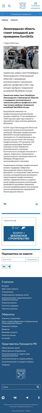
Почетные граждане (10, 306)
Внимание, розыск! (9, 332)
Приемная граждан (10, 326)
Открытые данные (9, 303)
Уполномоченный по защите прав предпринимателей (16, 355)
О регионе (7, 281)
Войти (28, 411)
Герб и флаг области (10, 289)
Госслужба (6, 338)
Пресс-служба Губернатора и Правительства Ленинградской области (20, 322)
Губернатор (8, 314)
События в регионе (9, 309)
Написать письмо (9, 335)
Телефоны (6, 365)
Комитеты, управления (11, 318)
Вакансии (6, 329)
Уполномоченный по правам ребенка (17, 359)
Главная (5, 20)
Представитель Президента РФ (19, 343)
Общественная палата (11, 348)
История (5, 286)
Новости (14, 20)
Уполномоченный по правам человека (17, 362)
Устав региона (7, 292)
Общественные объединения (14, 351)
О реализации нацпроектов (21, 14)
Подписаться (32, 259)
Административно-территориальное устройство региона (17, 299)
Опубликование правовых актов (15, 295)
